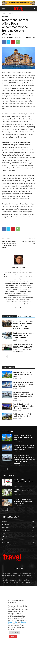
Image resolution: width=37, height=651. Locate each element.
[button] (3, 8)
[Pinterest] (13, 42)
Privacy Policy (13, 622)
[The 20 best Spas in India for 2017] (7, 492)
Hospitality (10, 13)
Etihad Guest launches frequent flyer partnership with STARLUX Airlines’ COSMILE (23, 384)
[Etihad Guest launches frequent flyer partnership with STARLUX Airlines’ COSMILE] (7, 384)
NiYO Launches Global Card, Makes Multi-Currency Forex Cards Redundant (23, 501)
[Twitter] (8, 42)
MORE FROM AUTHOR (25, 316)
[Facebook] (4, 42)
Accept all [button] (13, 636)
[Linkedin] (20, 307)
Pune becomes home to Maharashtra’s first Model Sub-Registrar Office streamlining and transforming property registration (24, 459)
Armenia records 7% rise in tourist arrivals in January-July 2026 (23, 374)
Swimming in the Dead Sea (28, 242)
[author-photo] (18, 264)
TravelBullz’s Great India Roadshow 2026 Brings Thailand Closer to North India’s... (23, 406)
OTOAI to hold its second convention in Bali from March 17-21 (23, 482)
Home (3, 13)
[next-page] (6, 356)
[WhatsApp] (18, 42)
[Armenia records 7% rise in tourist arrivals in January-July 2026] (7, 374)
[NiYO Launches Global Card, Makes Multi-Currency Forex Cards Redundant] (7, 502)
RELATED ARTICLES (9, 316)
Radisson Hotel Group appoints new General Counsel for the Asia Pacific (9, 244)
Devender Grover (8, 37)
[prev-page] (3, 356)
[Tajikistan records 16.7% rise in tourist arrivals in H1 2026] (7, 416)
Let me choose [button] (14, 632)
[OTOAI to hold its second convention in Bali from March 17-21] (7, 482)
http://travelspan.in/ (18, 270)
